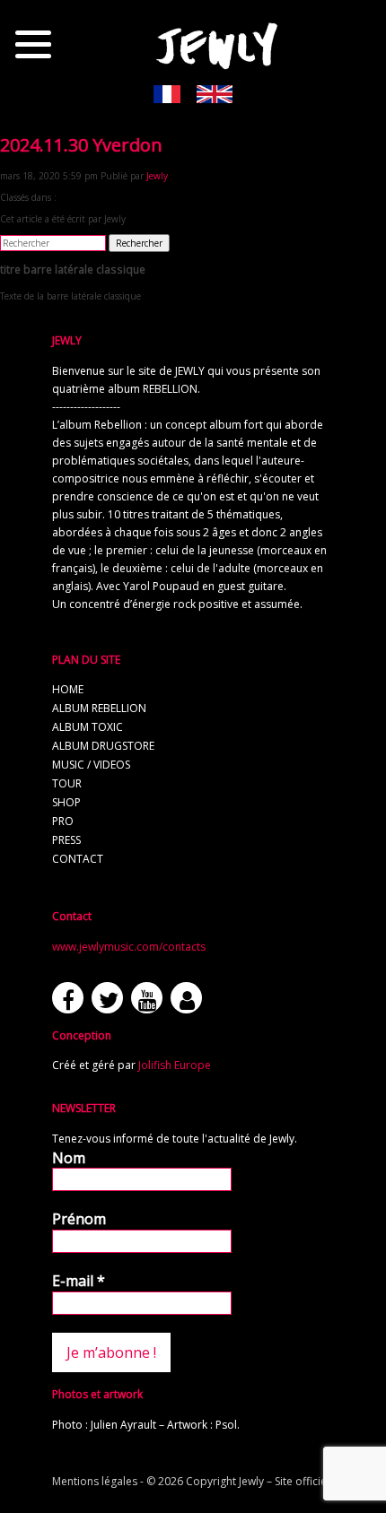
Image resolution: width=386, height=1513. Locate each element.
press (66, 840)
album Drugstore (103, 745)
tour (67, 783)
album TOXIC (87, 727)
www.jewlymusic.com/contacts (129, 946)
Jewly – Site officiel (284, 1481)
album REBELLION (99, 708)
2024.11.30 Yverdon (81, 145)
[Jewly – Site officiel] (217, 45)
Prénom (79, 1219)
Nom (68, 1158)
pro (63, 821)
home (67, 689)
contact (77, 858)
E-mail (78, 1281)
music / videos (91, 764)
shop (66, 802)
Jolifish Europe (174, 1065)
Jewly (157, 176)
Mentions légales (94, 1481)
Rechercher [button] (139, 243)
